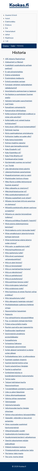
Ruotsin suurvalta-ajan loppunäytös (19, 327)
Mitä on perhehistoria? (13, 275)
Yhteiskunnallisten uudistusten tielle (19, 450)
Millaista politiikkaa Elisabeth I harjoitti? (20, 220)
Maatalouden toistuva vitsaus (16, 178)
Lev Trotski (9, 165)
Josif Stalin (9, 104)
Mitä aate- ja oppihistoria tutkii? (17, 246)
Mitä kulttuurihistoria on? (15, 250)
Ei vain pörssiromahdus (14, 72)
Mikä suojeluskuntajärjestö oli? (17, 194)
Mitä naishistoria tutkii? (14, 253)
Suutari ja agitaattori (13, 369)
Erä (6, 28)
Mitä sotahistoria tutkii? (14, 288)
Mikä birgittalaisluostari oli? (16, 191)
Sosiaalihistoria (11, 340)
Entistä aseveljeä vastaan (15, 81)
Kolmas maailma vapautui (15, 143)
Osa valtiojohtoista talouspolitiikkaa (19, 317)
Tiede (12, 46)
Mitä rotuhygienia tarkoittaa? (16, 285)
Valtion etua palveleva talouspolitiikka (20, 414)
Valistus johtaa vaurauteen (15, 398)
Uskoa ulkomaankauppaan (15, 395)
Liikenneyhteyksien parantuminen (18, 172)
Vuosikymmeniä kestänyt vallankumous (20, 437)
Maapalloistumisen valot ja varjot (18, 175)
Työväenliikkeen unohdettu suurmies (19, 389)
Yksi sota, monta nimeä (14, 457)
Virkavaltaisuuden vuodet (15, 431)
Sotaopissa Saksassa (13, 343)
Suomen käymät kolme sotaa (16, 363)
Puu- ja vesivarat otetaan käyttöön (18, 321)
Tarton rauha (10, 379)
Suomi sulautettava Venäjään (16, 366)
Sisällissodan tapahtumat (15, 330)
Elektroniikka (10, 21)
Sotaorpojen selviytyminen (15, 347)
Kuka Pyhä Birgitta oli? (14, 156)
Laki (6, 41)
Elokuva (8, 25)
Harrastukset (10, 31)
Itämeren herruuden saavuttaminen (18, 101)
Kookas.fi (19, 5)
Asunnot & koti (11, 15)
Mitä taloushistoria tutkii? (15, 298)
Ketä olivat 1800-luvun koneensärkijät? (20, 127)
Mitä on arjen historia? (13, 262)
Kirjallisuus (9, 38)
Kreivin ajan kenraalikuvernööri (16, 146)
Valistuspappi (10, 402)
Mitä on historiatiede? (13, 266)
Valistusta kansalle (12, 405)
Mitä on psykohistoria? (14, 279)
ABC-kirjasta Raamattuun (15, 59)
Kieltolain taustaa (12, 130)
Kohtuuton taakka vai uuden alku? (18, 136)
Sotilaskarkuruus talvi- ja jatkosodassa (20, 356)
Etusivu (6, 46)
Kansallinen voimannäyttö (15, 107)
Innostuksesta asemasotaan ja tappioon (20, 91)
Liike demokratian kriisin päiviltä (17, 169)
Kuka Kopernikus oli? (13, 152)
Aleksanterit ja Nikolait (14, 62)
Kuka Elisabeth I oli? (13, 149)
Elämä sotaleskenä (12, 75)
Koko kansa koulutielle (14, 140)
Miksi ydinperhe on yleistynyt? (17, 188)
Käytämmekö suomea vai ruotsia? (18, 162)
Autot (7, 18)
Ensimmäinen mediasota (14, 78)
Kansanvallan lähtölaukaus (15, 110)
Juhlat (7, 34)
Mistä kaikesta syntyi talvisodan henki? (20, 230)
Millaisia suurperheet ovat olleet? (18, 198)
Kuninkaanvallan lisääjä (14, 159)
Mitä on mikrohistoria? (13, 272)
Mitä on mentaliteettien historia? (18, 269)
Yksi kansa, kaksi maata (14, 453)
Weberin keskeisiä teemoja (15, 447)
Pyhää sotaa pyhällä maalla (16, 324)
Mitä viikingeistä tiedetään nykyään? (19, 301)
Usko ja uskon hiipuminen (15, 392)
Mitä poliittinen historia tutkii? (16, 282)
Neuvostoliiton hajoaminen (15, 311)
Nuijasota (9, 314)
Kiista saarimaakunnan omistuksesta (19, 133)
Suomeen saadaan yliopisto (16, 359)
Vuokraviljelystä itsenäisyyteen (17, 434)
